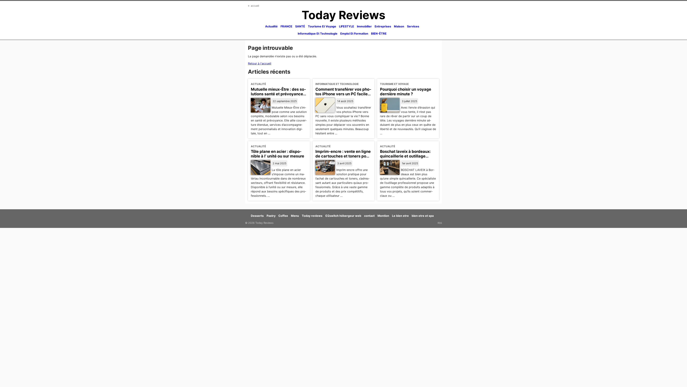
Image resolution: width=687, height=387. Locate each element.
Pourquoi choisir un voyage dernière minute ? (405, 91)
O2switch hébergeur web (343, 216)
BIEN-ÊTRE (379, 33)
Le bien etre (400, 216)
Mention (383, 216)
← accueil (253, 5)
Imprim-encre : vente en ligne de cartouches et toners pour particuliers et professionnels (343, 156)
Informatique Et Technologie (317, 33)
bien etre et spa (423, 216)
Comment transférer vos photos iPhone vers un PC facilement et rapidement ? (343, 94)
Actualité (271, 26)
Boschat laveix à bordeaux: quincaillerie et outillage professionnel (405, 156)
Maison (399, 26)
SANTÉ (300, 26)
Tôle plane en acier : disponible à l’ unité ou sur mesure (277, 153)
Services (413, 26)
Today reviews (312, 216)
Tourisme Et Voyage (322, 26)
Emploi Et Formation (354, 33)
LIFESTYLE (346, 26)
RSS (440, 222)
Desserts (257, 216)
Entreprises (383, 26)
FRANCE (286, 26)
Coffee (283, 216)
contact (369, 216)
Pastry (271, 216)
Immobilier (364, 26)
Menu (295, 216)
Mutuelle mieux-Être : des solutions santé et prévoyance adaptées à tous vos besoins (278, 94)
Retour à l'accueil (259, 63)
